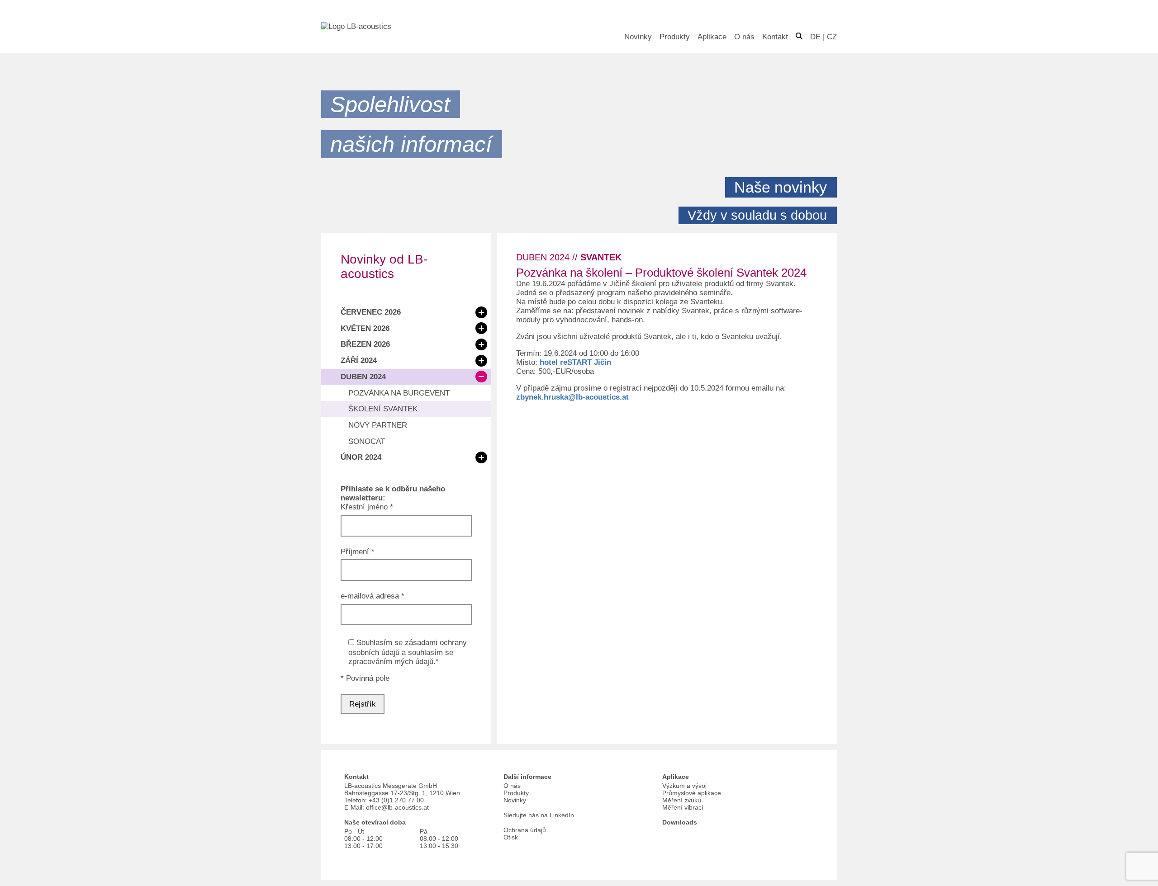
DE (815, 37)
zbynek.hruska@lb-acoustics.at (572, 397)
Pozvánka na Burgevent (399, 393)
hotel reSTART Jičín (575, 362)
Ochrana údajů (524, 830)
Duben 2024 (363, 376)
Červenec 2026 (371, 312)
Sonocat (366, 441)
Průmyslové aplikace (691, 792)
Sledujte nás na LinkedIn (538, 815)
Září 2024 (359, 360)
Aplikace (712, 37)
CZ (832, 37)
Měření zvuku (681, 800)
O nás (744, 37)
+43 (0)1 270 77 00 (396, 800)
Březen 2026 (365, 344)
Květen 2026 (365, 328)
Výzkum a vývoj (684, 785)
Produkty (675, 37)
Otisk (510, 837)
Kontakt (775, 37)
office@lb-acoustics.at (397, 807)
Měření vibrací (682, 807)
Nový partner (377, 425)
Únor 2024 (361, 457)
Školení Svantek (383, 409)
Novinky (638, 37)
